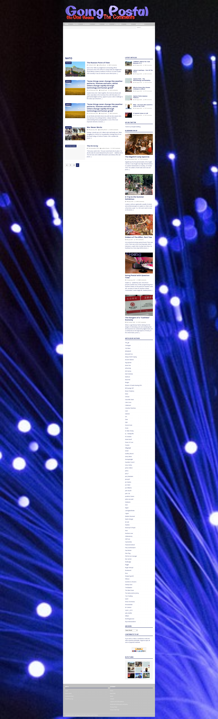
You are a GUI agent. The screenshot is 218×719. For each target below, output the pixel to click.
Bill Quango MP (129, 388)
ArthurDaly (128, 368)
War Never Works (94, 127)
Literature (118, 24)
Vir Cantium (128, 607)
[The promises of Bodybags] (138, 675)
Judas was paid (129, 499)
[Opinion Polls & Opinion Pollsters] (128, 97)
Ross (126, 573)
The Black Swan (129, 590)
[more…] (115, 73)
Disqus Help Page (114, 709)
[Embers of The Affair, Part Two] (139, 224)
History (107, 24)
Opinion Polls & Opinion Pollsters (140, 96)
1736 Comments (148, 82)
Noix (126, 530)
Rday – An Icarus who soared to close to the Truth (142, 105)
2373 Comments (148, 91)
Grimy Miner (128, 456)
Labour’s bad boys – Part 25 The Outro (143, 71)
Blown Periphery (129, 391)
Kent (126, 505)
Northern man (129, 533)
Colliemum (128, 405)
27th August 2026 (138, 65)
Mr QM (127, 522)
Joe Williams (128, 488)
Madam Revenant (130, 516)
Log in (66, 690)
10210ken (127, 348)
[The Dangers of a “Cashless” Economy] (139, 305)
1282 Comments (148, 65)
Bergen (127, 382)
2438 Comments (140, 201)
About (111, 696)
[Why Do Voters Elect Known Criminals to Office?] (128, 89)
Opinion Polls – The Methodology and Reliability (141, 79)
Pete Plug (127, 553)
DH (126, 416)
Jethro (126, 471)
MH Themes (95, 715)
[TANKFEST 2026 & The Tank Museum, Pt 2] (128, 63)
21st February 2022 (93, 113)
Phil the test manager (131, 556)
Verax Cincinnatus (130, 601)
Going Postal (103, 90)
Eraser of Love (129, 442)
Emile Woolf (128, 439)
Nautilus (127, 525)
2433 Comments (148, 73)
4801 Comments (113, 65)
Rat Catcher (128, 559)
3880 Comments (142, 280)
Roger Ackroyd (129, 567)
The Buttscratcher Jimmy (132, 593)
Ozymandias (128, 542)
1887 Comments (113, 113)
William (127, 616)
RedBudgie (128, 562)
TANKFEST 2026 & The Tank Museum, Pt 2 (141, 62)
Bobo (126, 394)
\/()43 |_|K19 (128, 610)
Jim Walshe (128, 482)
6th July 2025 (129, 239)
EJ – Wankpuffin (129, 433)
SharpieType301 (129, 576)
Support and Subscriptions (117, 701)
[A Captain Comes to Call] (128, 115)
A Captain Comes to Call (140, 113)
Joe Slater (127, 485)
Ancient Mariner (129, 359)
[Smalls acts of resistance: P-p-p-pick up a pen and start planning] (146, 675)
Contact (112, 699)
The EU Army (92, 146)
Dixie (126, 419)
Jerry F (127, 473)
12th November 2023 (131, 159)
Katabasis (127, 502)
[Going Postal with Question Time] (139, 263)
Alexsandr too (129, 354)
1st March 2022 (92, 65)
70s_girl (127, 342)
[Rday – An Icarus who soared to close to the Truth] (128, 106)
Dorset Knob (128, 425)
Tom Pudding (129, 596)
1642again (128, 345)
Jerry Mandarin (129, 476)
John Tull (127, 493)
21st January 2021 (130, 280)
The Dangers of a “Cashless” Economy (137, 318)
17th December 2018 (93, 148)
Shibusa (127, 579)
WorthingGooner (129, 619)
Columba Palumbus (130, 408)
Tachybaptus (128, 587)
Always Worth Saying (131, 357)
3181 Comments (142, 322)
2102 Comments (116, 148)
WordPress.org (69, 699)
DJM (126, 422)
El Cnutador (128, 436)
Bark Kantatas (129, 374)
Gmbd (126, 451)
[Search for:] (144, 27)
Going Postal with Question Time (137, 276)
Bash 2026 (112, 693)
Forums (128, 24)
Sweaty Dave (128, 584)
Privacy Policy (113, 707)
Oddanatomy (128, 536)
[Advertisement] (109, 44)
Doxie (126, 428)
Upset (126, 599)
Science (97, 24)
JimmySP (127, 479)
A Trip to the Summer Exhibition (134, 198)
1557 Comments (148, 115)
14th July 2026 (129, 201)
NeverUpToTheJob (130, 527)
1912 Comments (148, 108)
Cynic (126, 411)
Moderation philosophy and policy (119, 704)
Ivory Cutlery (128, 465)
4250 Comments (114, 129)
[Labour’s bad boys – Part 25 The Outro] (128, 72)
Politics (75, 24)
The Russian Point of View (98, 62)
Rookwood (128, 570)
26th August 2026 (138, 82)
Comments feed (69, 696)
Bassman (127, 379)
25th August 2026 (138, 99)
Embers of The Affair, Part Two (138, 237)
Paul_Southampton (130, 547)
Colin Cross (128, 402)
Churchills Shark (129, 399)
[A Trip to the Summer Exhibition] (139, 184)
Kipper (127, 508)
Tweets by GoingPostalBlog (132, 126)
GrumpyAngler (129, 459)
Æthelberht (128, 351)
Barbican (127, 377)
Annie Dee (128, 365)
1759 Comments (144, 159)
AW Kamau (128, 371)
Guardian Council (129, 462)
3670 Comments (114, 90)
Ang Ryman (128, 362)
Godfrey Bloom (102, 65)
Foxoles (127, 445)
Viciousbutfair (129, 604)
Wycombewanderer (130, 621)
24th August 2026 (138, 115)
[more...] (127, 169)
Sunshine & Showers (130, 582)
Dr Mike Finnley (129, 431)
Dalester (127, 414)
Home (66, 24)
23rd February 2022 (93, 90)
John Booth (128, 490)
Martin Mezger (129, 519)
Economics (86, 24)
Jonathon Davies (105, 148)
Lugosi (127, 513)
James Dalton (129, 468)
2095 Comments (148, 99)
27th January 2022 (92, 129)
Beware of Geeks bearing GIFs (133, 385)
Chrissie (127, 396)
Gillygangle (128, 448)
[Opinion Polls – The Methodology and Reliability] (128, 80)
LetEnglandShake (130, 510)
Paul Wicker (128, 550)
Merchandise (140, 24)
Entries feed (68, 693)
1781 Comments (139, 239)
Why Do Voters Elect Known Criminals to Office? (141, 88)
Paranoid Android (130, 545)
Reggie (127, 564)
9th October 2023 (130, 322)
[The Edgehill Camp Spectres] (139, 144)
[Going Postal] (107, 21)
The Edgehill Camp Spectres (137, 157)
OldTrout (127, 539)
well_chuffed (128, 613)
